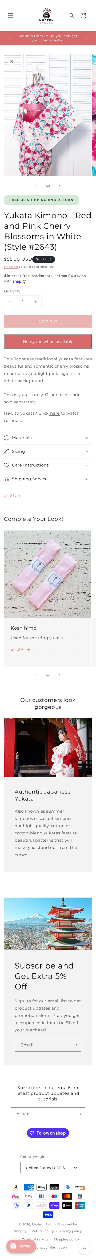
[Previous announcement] (10, 38)
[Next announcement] (86, 38)
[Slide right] (60, 186)
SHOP (17, 649)
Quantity (12, 291)
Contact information (50, 1247)
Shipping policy (66, 1239)
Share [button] (16, 495)
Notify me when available (48, 341)
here (54, 413)
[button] (11, 15)
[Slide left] (36, 186)
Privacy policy (70, 1231)
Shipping (11, 266)
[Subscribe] (75, 1045)
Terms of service (35, 1239)
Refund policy (43, 1231)
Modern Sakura (44, 1224)
